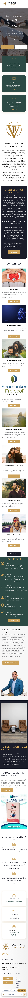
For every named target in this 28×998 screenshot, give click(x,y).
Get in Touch (14, 917)
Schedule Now (22, 990)
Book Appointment (14, 918)
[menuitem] (18, 978)
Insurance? (14, 990)
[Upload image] (21, 994)
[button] (24, 3)
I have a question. (6, 990)
